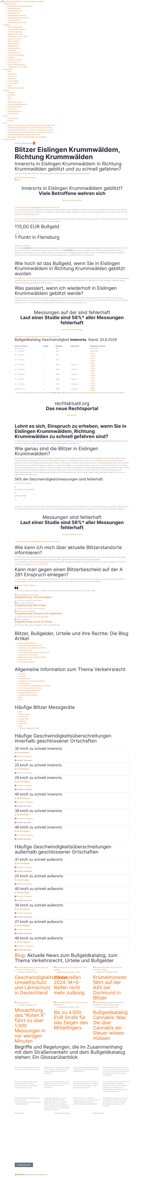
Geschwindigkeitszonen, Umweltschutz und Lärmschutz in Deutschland (41, 984)
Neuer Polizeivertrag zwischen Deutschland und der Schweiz (30, 132)
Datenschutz (67, 1168)
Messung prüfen (10, 139)
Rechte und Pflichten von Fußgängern (66, 1138)
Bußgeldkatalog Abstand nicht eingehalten (38, 613)
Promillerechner (24, 683)
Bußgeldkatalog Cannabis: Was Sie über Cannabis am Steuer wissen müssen (110, 1025)
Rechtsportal (72, 415)
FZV (9, 100)
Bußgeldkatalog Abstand (17, 15)
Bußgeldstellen (13, 46)
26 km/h (65, 302)
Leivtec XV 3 (12, 76)
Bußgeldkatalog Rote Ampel (18, 18)
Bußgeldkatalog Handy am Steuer (33, 621)
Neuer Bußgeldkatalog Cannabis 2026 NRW (24, 135)
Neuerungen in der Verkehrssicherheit (32, 657)
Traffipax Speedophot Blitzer (29, 728)
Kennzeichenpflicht (15, 107)
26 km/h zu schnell (22, 214)
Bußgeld (21, 278)
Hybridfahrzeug (21, 1078)
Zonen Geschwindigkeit (16, 64)
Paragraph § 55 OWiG (23, 1095)
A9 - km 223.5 (98, 1121)
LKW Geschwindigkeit (16, 55)
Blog (5, 123)
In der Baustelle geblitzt (16, 29)
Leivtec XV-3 (23, 723)
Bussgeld (11, 92)
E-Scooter (11, 95)
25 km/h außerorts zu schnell (63, 1158)
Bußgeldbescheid (14, 8)
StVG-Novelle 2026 (15, 27)
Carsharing (19, 1064)
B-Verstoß (22, 676)
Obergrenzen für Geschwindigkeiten (32, 681)
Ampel (75, 1095)
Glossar (6, 90)
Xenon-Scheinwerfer (81, 1078)
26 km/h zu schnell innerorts (25, 212)
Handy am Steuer (14, 20)
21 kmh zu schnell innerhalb (27, 219)
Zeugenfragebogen (15, 11)
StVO (20, 700)
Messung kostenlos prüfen (72, 200)
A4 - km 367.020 (99, 1147)
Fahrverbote (42, 283)
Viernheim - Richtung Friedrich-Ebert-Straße (109, 1139)
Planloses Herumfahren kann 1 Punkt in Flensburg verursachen (30, 130)
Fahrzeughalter (59, 1149)
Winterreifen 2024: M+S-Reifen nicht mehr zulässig (69, 984)
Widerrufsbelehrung (55, 1168)
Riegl (9, 85)
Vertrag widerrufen (24, 1165)
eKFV (10, 97)
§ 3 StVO (64, 1119)
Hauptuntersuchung (15, 102)
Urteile (10, 121)
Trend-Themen (13, 118)
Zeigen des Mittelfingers (28, 643)
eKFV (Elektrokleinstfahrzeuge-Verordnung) (34, 686)
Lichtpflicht (12, 109)
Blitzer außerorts (14, 41)
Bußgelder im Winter (15, 34)
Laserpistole (12, 74)
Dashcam (67, 1155)
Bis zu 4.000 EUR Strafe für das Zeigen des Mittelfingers (71, 1020)
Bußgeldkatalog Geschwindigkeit (20, 6)
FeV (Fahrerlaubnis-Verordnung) (30, 688)
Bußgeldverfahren (14, 48)
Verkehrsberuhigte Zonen (54, 1095)
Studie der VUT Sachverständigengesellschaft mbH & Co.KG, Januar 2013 (37, 207)
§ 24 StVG (57, 1119)
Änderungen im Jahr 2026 (17, 36)
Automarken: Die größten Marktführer (32, 648)
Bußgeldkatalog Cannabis (17, 22)
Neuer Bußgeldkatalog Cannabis (30, 645)
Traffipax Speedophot (16, 88)
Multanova (11, 78)
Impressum (43, 1168)
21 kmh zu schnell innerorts (63, 1143)
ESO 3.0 (71, 470)
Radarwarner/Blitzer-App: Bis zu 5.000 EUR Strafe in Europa (30, 128)
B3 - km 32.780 (99, 1151)
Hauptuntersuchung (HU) (28, 693)
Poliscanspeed (13, 81)
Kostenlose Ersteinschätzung (25, 177)
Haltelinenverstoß (110, 1095)
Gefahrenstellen (24, 679)
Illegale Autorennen (26, 650)
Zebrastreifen (49, 1064)
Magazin (7, 25)
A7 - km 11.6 (97, 1125)
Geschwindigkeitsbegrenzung (86, 393)
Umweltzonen (13, 114)
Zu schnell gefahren (15, 32)
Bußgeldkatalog (9, 4)
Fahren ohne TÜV (14, 53)
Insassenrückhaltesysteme (17, 104)
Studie (20, 443)
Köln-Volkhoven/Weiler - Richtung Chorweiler (109, 1117)
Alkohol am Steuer (14, 39)
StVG (20, 697)
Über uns (35, 1168)
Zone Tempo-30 (14, 62)
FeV (104, 1078)
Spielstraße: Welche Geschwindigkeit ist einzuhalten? (27, 137)
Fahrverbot (12, 50)
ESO (9, 71)
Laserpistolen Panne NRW (28, 655)
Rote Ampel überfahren (62, 1125)
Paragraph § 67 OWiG (81, 1064)
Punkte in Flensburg (15, 60)
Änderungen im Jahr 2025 (17, 67)
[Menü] (1, 1)
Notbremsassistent (15, 111)
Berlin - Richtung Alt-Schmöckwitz (105, 1135)
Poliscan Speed (123, 463)
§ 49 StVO (57, 1117)
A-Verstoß (22, 674)
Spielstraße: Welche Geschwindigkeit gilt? (34, 652)
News (6, 116)
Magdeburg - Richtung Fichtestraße (106, 1143)
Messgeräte (8, 69)
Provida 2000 (13, 83)
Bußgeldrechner (13, 13)
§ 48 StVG (64, 1117)
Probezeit (11, 57)
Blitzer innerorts (13, 43)
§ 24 (65, 1149)
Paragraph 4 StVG (51, 1078)
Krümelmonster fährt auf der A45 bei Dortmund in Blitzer (110, 987)
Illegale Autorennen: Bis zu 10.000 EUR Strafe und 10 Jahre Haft (31, 125)
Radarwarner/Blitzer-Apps (39, 562)
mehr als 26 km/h (107, 393)
